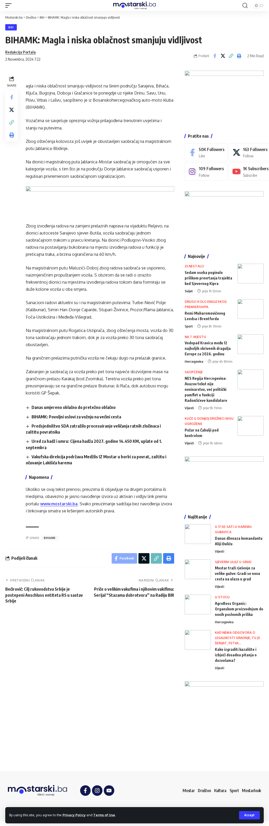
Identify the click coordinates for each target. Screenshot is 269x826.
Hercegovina (194, 361)
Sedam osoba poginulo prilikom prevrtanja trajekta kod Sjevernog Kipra (208, 278)
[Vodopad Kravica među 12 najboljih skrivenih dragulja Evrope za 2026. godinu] (250, 344)
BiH (11, 27)
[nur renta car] (224, 479)
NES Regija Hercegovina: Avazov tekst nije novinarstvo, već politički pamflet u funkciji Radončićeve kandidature (206, 389)
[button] (249, 815)
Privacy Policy (74, 815)
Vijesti (189, 408)
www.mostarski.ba (58, 503)
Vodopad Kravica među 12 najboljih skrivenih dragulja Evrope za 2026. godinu (208, 348)
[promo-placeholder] (100, 200)
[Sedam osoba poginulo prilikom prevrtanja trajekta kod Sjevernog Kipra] (250, 273)
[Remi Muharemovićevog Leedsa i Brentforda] (250, 309)
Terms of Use (104, 815)
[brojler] (224, 217)
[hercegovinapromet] (224, 720)
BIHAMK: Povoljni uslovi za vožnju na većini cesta (76, 416)
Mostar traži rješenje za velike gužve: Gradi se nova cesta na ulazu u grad (237, 573)
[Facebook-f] (85, 790)
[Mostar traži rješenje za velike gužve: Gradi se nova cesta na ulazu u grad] (198, 569)
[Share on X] (222, 56)
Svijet (189, 291)
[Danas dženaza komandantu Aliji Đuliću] (198, 534)
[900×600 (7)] (224, 96)
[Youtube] (109, 790)
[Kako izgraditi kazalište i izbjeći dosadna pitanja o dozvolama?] (198, 640)
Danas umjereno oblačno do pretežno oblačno (74, 407)
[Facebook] (206, 152)
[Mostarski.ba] (134, 5)
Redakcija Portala (20, 52)
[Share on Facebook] (214, 56)
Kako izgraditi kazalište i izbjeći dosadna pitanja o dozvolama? (236, 655)
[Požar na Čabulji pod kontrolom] (250, 426)
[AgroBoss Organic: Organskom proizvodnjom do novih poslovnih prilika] (198, 604)
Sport (189, 326)
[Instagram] (206, 172)
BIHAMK (50, 537)
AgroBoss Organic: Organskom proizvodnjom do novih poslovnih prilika (239, 609)
